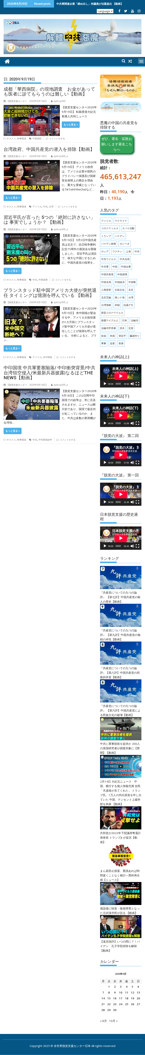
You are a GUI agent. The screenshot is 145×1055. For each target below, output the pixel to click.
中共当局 (125, 259)
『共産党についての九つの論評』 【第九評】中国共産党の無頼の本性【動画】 (120, 634)
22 (109, 1004)
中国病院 (37, 138)
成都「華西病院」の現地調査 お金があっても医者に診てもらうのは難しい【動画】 (49, 91)
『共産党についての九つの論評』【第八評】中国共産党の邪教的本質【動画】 (120, 672)
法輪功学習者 (108, 328)
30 (114, 1010)
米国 (112, 336)
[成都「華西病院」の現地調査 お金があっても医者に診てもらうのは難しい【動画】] (32, 107)
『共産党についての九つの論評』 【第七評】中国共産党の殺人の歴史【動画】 (120, 597)
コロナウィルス (109, 228)
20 (138, 998)
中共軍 (105, 266)
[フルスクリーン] (137, 384)
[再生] (105, 384)
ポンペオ (125, 243)
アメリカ (37, 206)
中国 (114, 266)
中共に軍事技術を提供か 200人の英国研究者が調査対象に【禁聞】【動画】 (120, 748)
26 (132, 1004)
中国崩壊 (43, 279)
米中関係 (47, 357)
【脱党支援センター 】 (27, 101)
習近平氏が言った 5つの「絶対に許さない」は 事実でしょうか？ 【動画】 (49, 220)
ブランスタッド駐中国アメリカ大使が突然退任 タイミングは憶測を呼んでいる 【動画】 (50, 293)
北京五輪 (106, 297)
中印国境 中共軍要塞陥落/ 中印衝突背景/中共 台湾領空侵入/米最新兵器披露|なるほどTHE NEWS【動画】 (49, 372)
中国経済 (120, 282)
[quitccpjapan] (7, 61)
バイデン (120, 236)
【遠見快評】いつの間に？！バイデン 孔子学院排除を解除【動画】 (120, 946)
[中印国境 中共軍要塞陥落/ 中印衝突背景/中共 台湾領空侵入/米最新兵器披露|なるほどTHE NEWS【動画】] (32, 391)
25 (126, 1004)
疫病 (103, 336)
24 (120, 1004)
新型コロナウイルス (112, 312)
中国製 (132, 282)
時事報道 (21, 138)
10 (120, 992)
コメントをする (57, 138)
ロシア (105, 251)
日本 (124, 320)
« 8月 (103, 1021)
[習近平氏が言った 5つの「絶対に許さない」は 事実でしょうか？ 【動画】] (32, 235)
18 (126, 998)
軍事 (103, 343)
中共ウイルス (108, 259)
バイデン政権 (108, 243)
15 (109, 998)
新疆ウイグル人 (109, 320)
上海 (128, 251)
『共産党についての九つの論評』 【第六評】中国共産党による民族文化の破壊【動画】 (120, 710)
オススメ (11, 138)
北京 (130, 289)
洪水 (122, 328)
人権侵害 (106, 289)
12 (132, 992)
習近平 (122, 336)
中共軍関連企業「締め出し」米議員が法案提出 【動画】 (89, 3)
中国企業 (126, 266)
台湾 (51, 206)
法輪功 (134, 320)
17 (120, 998)
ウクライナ (121, 220)
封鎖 (117, 305)
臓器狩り (135, 336)
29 (109, 1010)
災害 (130, 328)
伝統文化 (120, 289)
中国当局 (106, 282)
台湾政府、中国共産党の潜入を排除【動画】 (49, 149)
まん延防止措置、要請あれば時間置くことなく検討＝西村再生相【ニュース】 (120, 875)
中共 (45, 206)
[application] (120, 376)
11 (126, 992)
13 (138, 992)
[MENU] (141, 61)
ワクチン (117, 251)
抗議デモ (128, 305)
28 (103, 1010)
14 (103, 998)
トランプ (106, 236)
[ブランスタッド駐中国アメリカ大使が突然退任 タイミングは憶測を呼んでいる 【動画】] (32, 308)
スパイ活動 (128, 228)
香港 (121, 343)
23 (114, 1004)
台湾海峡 (106, 305)
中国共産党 (107, 274)
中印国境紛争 (45, 439)
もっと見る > (71, 124)
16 (114, 998)
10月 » (113, 1021)
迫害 (112, 343)
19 (132, 998)
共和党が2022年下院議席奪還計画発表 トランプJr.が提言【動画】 (120, 837)
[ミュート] (132, 384)
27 (138, 1004)
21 (103, 1004)
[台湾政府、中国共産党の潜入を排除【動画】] (32, 162)
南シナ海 (120, 297)
